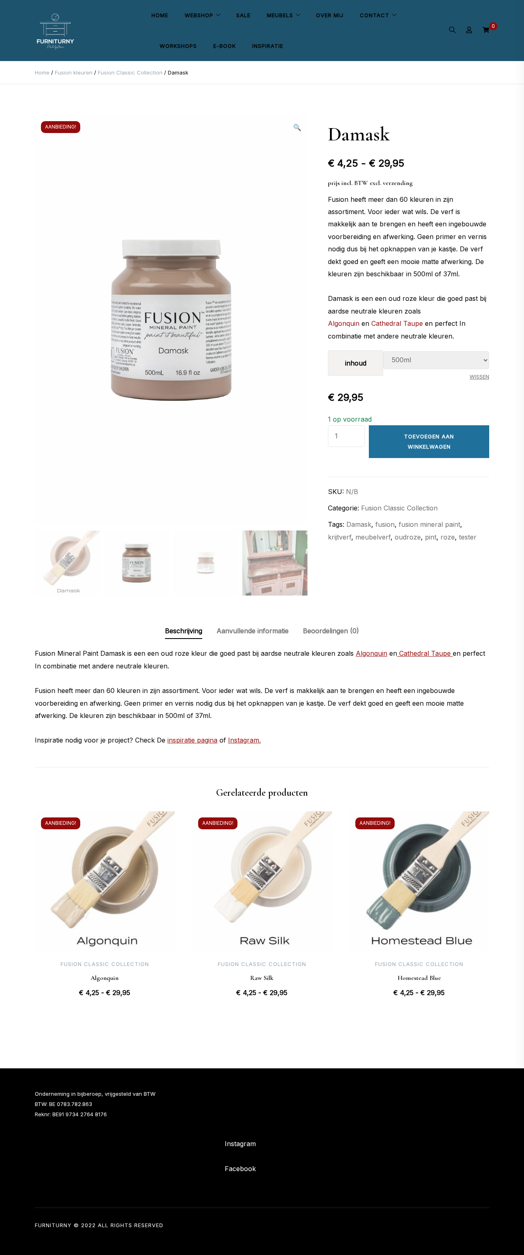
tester (468, 537)
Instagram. (244, 740)
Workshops (178, 46)
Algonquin (343, 323)
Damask (358, 524)
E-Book (224, 46)
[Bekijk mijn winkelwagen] (486, 30)
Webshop (199, 15)
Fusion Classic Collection (130, 72)
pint (430, 537)
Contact (374, 15)
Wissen (479, 376)
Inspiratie (267, 46)
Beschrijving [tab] (183, 631)
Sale (243, 15)
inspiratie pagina (192, 740)
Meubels (280, 15)
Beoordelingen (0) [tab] (331, 631)
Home (159, 15)
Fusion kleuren (74, 72)
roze (447, 537)
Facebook (240, 1169)
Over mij (329, 15)
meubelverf (373, 537)
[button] (297, 127)
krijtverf (339, 537)
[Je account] (469, 30)
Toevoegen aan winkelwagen (429, 441)
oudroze (408, 537)
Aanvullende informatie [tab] (253, 631)
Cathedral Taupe (397, 323)
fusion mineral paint (429, 524)
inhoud (355, 363)
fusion (385, 524)
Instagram (240, 1144)
